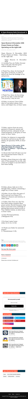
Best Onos (4, 49)
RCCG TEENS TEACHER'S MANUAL (13, 374)
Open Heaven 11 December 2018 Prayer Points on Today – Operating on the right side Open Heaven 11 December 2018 (12, 38)
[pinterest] (19, 321)
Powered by (11, 310)
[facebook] (8, 318)
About (13, 394)
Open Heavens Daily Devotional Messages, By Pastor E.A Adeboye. (17, 397)
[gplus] (8, 321)
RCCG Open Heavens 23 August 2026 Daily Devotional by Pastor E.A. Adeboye (16, 339)
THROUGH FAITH (11, 376)
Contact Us (18, 394)
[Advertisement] (14, 15)
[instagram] (8, 324)
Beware (4, 376)
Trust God (18, 376)
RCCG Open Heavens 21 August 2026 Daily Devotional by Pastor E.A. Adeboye (16, 332)
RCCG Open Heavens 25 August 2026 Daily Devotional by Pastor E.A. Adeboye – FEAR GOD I (16, 346)
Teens (4, 374)
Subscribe (14, 306)
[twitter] (19, 318)
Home (2, 36)
